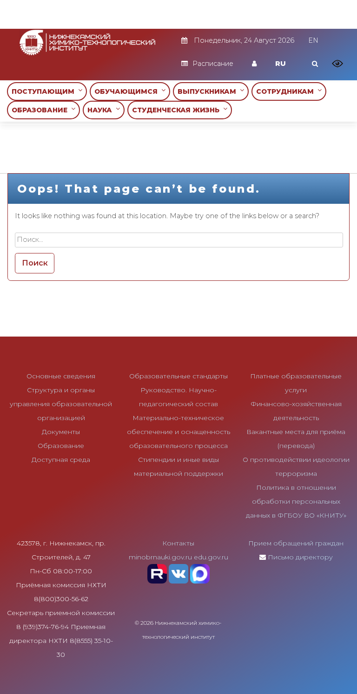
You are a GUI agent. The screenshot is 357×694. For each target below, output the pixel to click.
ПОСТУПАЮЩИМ (45, 91)
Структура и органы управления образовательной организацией (61, 404)
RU (280, 63)
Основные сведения (60, 376)
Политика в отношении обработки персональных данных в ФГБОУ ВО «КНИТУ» (296, 501)
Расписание (212, 63)
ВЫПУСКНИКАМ (209, 91)
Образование (61, 445)
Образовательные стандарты (178, 376)
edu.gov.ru (211, 557)
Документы (61, 432)
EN (313, 40)
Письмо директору (300, 557)
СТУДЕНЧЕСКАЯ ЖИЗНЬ (177, 110)
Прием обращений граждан (296, 543)
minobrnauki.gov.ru (160, 557)
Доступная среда (61, 459)
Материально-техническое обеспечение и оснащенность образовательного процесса (178, 432)
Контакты (178, 543)
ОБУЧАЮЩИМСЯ (127, 91)
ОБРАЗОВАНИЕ (41, 110)
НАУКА (101, 110)
